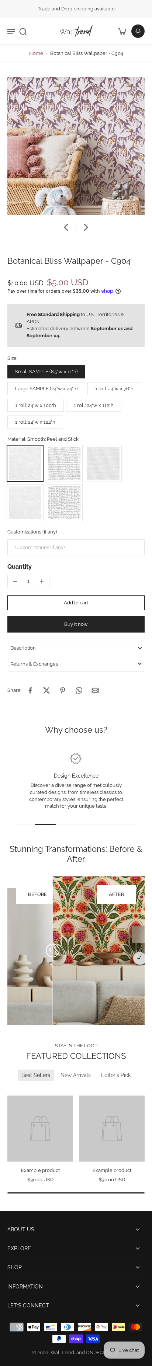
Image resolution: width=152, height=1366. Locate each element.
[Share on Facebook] (30, 690)
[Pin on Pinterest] (63, 690)
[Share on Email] (95, 690)
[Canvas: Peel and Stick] (64, 463)
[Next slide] (86, 227)
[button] (76, 603)
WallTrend (62, 1352)
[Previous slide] (12, 1090)
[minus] (15, 581)
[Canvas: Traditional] (64, 503)
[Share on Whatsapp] (79, 690)
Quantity (19, 566)
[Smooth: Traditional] (25, 503)
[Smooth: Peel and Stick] (25, 463)
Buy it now (76, 624)
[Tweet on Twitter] (46, 690)
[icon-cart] (122, 31)
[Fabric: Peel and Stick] (103, 463)
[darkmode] (138, 31)
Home (36, 53)
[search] (23, 31)
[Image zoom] (76, 146)
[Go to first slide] (21, 1090)
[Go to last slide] (66, 227)
